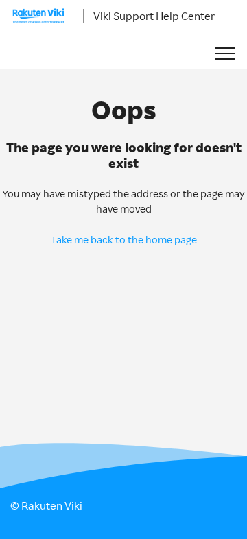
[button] (224, 53)
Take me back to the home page (124, 239)
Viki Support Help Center (154, 16)
